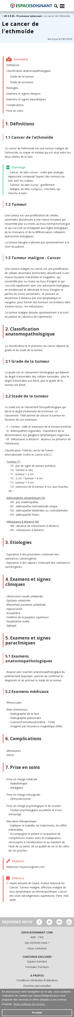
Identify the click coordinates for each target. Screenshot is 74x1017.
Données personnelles (37, 986)
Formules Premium (37, 967)
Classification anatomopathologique (28, 71)
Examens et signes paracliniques (26, 99)
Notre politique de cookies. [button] (30, 1004)
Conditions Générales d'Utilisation (37, 980)
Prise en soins (14, 110)
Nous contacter (37, 948)
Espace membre (37, 961)
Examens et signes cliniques (23, 93)
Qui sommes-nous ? (37, 942)
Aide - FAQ (37, 937)
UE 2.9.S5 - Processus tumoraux (23, 16)
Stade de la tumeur (21, 82)
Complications (15, 105)
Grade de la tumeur (22, 76)
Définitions (13, 65)
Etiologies (12, 88)
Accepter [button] (37, 1012)
